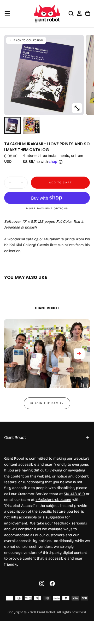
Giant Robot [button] (15, 437)
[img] (9, 598)
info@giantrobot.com (53, 499)
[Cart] (88, 13)
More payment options (47, 208)
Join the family (49, 403)
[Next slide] (79, 353)
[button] (7, 13)
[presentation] (77, 108)
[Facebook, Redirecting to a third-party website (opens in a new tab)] (52, 583)
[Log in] (79, 13)
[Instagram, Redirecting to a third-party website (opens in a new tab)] (42, 583)
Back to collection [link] (28, 40)
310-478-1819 (74, 494)
